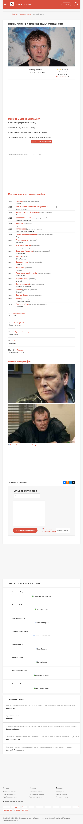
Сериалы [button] (33, 788)
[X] (73, 482)
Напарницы (21, 229)
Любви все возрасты (19, 341)
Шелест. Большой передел (27, 212)
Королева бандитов (24, 251)
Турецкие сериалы (36, 797)
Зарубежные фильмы (10, 797)
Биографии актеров (25, 818)
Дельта (19, 256)
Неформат (20, 267)
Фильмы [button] (6, 788)
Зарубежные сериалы (37, 794)
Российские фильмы (9, 792)
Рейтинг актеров (61, 794)
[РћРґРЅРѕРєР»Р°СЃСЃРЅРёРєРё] (67, 482)
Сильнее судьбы (18, 323)
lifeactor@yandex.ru (55, 818)
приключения (66, 807)
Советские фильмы (9, 794)
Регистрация (60, 792)
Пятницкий (20, 350)
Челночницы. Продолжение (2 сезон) (32, 207)
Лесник (19, 290)
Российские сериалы (36, 792)
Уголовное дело (23, 240)
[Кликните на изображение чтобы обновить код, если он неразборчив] (49, 530)
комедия (7, 807)
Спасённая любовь (19, 313)
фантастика (8, 810)
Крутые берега (22, 295)
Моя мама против (23, 245)
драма (31, 807)
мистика (56, 807)
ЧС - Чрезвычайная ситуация (22, 332)
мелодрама (16, 807)
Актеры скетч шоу (62, 797)
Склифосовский (23, 284)
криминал (39, 807)
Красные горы (22, 262)
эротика (25, 810)
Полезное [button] (60, 788)
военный (76, 807)
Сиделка (19, 201)
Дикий (18, 299)
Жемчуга (19, 223)
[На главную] (6, 14)
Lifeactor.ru (36, 818)
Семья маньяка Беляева (26, 234)
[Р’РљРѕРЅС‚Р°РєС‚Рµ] (64, 482)
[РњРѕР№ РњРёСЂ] (70, 482)
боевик (24, 807)
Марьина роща (22, 279)
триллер (17, 810)
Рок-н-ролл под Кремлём (26, 273)
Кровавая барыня (23, 218)
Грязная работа (22, 304)
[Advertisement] (41, 95)
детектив (48, 807)
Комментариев (61, 77)
